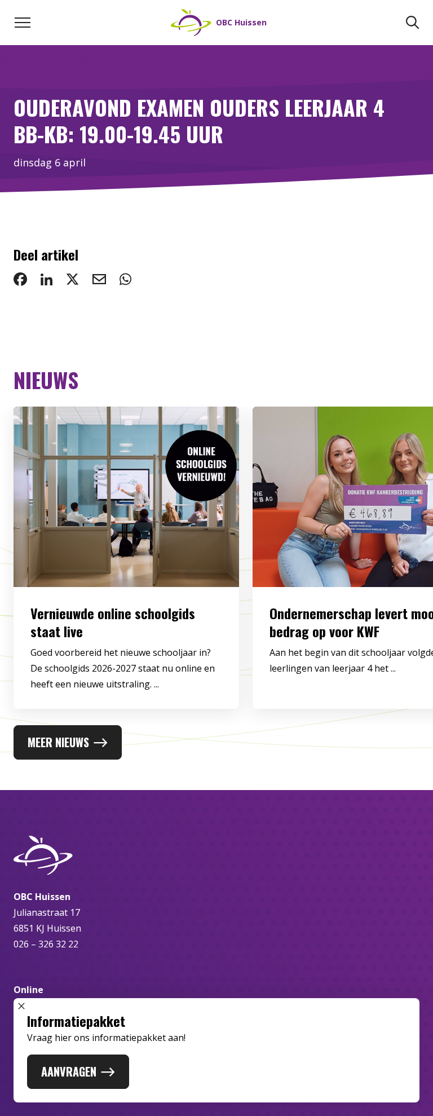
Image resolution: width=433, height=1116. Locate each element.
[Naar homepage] (216, 855)
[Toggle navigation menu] (23, 23)
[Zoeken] (412, 22)
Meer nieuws (58, 742)
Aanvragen (68, 1071)
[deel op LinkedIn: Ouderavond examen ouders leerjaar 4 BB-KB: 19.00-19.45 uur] (46, 279)
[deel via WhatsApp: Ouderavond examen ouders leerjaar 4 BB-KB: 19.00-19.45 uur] (125, 279)
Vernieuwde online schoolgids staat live (112, 622)
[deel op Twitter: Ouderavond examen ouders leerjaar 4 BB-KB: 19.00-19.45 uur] (72, 279)
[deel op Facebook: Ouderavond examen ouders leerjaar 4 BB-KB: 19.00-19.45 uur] (20, 279)
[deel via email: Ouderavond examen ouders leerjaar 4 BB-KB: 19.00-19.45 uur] (99, 279)
